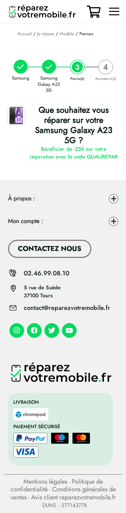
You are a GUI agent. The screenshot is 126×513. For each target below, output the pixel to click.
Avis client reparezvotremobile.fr (73, 497)
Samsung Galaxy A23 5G (49, 84)
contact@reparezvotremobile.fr (67, 307)
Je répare (45, 33)
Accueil (25, 33)
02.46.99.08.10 (46, 273)
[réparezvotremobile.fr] (43, 12)
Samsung (20, 78)
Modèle (66, 33)
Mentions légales (45, 481)
